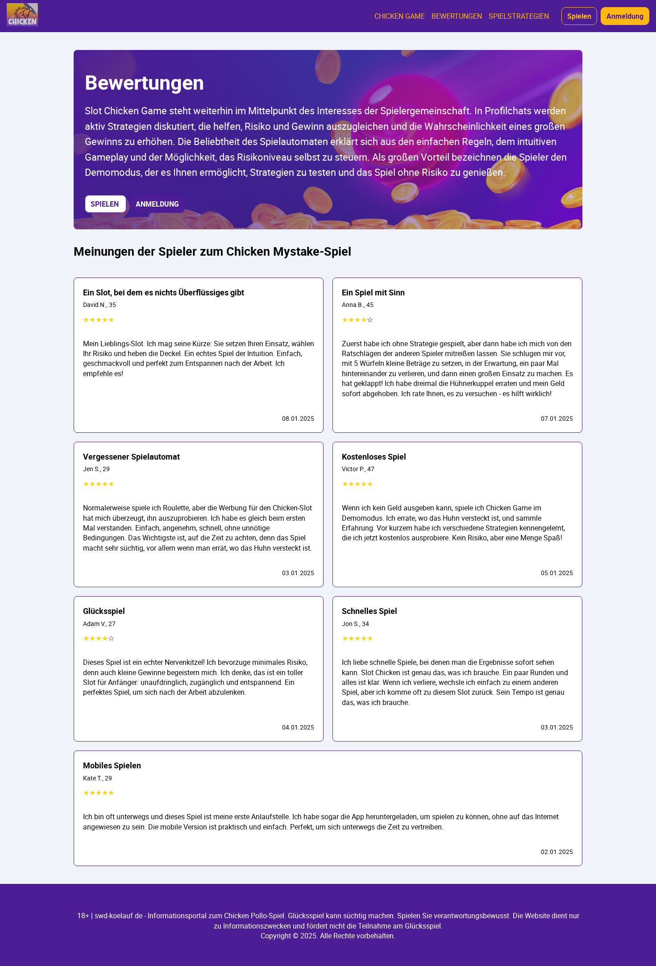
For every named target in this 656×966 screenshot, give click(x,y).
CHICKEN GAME (399, 16)
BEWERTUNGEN (457, 16)
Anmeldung (625, 16)
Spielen (579, 16)
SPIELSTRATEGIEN (519, 16)
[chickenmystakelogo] (22, 16)
